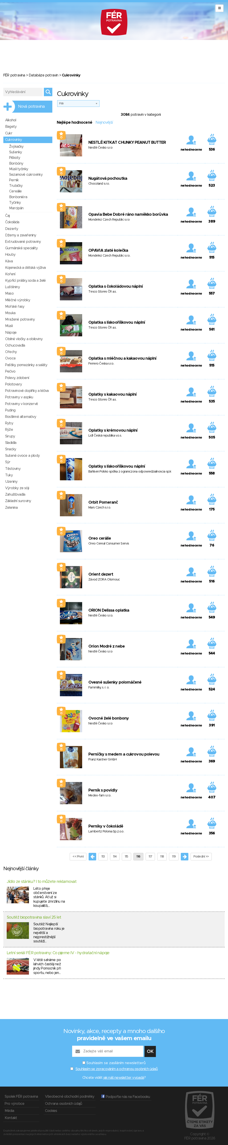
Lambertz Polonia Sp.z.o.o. (106, 831)
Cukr (8, 133)
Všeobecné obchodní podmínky (69, 1096)
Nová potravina (31, 107)
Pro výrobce (14, 1103)
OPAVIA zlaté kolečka (108, 251)
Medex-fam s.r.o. (99, 795)
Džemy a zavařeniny (20, 235)
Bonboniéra (18, 197)
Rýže (9, 429)
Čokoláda (12, 222)
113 (103, 856)
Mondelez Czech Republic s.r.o (109, 219)
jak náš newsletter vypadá (124, 1077)
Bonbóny (16, 163)
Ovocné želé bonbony (108, 718)
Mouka (10, 313)
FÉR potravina (14, 75)
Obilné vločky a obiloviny (24, 339)
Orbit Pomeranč (103, 503)
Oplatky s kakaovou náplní (112, 395)
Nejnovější (104, 123)
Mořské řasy (14, 306)
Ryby (9, 423)
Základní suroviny (18, 501)
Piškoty (14, 158)
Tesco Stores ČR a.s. (102, 291)
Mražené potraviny (20, 319)
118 (162, 856)
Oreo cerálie (99, 539)
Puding (10, 410)
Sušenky (15, 152)
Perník (13, 180)
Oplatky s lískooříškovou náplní (116, 467)
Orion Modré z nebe (106, 646)
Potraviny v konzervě (21, 404)
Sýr (7, 462)
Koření (10, 274)
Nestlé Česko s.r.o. (100, 615)
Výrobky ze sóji (17, 488)
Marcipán (16, 208)
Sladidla (10, 443)
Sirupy (10, 436)
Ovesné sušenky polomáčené (115, 682)
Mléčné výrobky (17, 300)
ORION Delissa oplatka (108, 610)
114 (115, 856)
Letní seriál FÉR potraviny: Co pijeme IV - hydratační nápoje (58, 953)
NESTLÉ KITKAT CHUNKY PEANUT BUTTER (127, 143)
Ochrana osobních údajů (63, 1103)
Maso (9, 293)
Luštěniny (12, 287)
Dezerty (11, 229)
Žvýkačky (16, 146)
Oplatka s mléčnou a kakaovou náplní (122, 359)
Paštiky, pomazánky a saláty (26, 365)
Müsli (8, 326)
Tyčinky (15, 202)
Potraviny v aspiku (19, 397)
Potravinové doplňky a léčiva (27, 391)
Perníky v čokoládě (105, 826)
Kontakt (11, 1118)
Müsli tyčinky (18, 169)
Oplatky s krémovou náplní (113, 431)
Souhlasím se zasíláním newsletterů (116, 1063)
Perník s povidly (102, 790)
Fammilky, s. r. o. (98, 687)
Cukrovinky (13, 140)
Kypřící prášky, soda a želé (25, 280)
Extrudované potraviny (23, 241)
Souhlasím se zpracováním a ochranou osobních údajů (116, 1069)
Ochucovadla (15, 345)
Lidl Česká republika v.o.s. (105, 435)
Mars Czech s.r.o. (99, 507)
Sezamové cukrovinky (26, 174)
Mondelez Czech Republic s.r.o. (109, 255)
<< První (78, 856)
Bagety (10, 126)
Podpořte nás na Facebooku (127, 1097)
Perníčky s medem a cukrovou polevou (123, 754)
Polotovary (13, 384)
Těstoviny (12, 469)
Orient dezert (100, 574)
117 (150, 856)
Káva (9, 261)
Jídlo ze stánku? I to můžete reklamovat (41, 882)
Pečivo (10, 371)
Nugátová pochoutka (107, 179)
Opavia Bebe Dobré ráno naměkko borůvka (128, 215)
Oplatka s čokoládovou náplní (115, 287)
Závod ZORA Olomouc (104, 579)
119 (174, 856)
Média (9, 1111)
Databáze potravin (43, 75)
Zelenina (11, 507)
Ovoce (10, 358)
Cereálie (15, 191)
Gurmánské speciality (21, 248)
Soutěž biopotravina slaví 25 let (34, 918)
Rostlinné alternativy (20, 417)
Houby (10, 254)
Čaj (7, 215)
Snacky (10, 449)
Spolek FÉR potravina (21, 1096)
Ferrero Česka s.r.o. (101, 363)
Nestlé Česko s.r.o (100, 147)
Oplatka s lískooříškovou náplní (116, 323)
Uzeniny (11, 481)
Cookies (51, 1111)
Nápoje (10, 332)
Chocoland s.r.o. (99, 183)
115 (126, 856)
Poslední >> (201, 856)
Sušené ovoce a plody (22, 455)
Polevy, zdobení (17, 378)
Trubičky (16, 186)
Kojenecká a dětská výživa (25, 267)
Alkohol (10, 120)
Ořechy (11, 352)
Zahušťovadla (15, 494)
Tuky (9, 475)
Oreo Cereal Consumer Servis (108, 543)
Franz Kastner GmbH (102, 759)
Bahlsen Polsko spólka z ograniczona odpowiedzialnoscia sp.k (129, 471)
